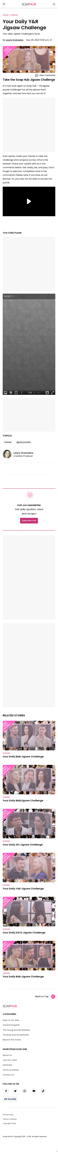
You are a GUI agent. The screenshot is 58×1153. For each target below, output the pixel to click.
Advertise (7, 1065)
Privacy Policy (8, 1114)
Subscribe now (29, 520)
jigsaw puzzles (24, 442)
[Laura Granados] (8, 454)
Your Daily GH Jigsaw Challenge (23, 844)
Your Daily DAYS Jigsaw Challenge (24, 932)
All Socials (10, 1099)
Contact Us (8, 1074)
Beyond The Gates (12, 1039)
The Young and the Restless (16, 1030)
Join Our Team (10, 1060)
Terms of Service (10, 1119)
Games (7, 442)
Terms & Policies (11, 1070)
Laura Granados (14, 40)
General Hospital (11, 1025)
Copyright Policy (9, 1123)
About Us (7, 1055)
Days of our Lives (11, 1020)
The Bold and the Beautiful (16, 1034)
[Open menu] (4, 4)
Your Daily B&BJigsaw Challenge (23, 800)
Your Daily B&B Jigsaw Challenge (23, 756)
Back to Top (42, 996)
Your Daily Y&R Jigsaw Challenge (23, 888)
